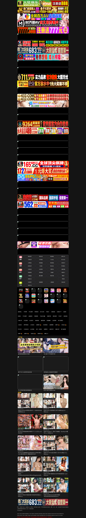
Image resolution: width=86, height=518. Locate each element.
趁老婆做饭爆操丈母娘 (24, 354)
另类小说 (30, 285)
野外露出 (63, 266)
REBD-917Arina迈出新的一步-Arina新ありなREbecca (55, 453)
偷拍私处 (37, 320)
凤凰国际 (36, 316)
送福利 (64, 311)
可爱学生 (52, 269)
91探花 (41, 266)
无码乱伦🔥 (63, 324)
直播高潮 (49, 316)
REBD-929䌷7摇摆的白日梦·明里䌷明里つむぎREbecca (55, 474)
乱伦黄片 (31, 320)
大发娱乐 (20, 324)
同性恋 (63, 278)
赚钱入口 (46, 333)
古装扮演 (30, 269)
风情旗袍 (30, 272)
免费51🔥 (57, 324)
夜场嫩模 (49, 320)
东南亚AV (63, 262)
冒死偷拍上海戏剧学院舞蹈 (51, 372)
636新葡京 (45, 324)
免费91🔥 (20, 333)
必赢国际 (30, 316)
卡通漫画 (30, 275)
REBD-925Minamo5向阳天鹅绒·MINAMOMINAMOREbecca (52, 495)
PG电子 (47, 311)
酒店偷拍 (65, 316)
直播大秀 (57, 329)
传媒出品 (30, 278)
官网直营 (36, 311)
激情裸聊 (51, 324)
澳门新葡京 (60, 320)
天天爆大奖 (26, 329)
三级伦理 (30, 259)
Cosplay (52, 259)
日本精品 (41, 259)
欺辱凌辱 (30, 266)
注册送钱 (53, 311)
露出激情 (41, 275)
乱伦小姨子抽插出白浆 (49, 390)
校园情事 (41, 282)
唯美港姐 (52, 262)
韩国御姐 (41, 262)
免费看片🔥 (38, 324)
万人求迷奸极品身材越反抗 (25, 390)
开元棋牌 (31, 311)
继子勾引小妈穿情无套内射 (25, 372)
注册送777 (59, 311)
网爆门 (63, 275)
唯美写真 (52, 275)
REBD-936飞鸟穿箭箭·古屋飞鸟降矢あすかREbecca (55, 411)
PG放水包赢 (42, 316)
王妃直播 (26, 320)
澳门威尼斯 (63, 329)
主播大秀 (20, 320)
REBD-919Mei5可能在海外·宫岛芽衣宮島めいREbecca (29, 495)
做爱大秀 (51, 329)
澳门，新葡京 (39, 329)
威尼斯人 (20, 311)
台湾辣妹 (30, 262)
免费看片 (46, 329)
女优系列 (41, 269)
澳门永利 (42, 311)
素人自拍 (63, 259)
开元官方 (20, 329)
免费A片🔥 (26, 333)
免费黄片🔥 (40, 333)
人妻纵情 (52, 282)
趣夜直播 (43, 320)
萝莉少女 (63, 256)
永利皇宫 (32, 324)
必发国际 (54, 320)
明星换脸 (41, 272)
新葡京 (19, 316)
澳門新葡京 (26, 324)
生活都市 (30, 282)
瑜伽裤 (52, 272)
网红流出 (52, 266)
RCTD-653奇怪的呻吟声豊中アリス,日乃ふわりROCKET (30, 432)
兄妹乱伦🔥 (33, 333)
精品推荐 (30, 256)
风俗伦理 (63, 282)
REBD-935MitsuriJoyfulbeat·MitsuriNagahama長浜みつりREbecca (30, 475)
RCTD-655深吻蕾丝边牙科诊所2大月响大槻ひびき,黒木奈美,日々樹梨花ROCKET (29, 453)
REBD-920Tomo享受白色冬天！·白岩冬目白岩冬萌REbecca (30, 411)
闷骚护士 (63, 272)
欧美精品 (52, 256)
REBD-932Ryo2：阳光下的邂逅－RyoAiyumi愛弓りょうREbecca (56, 432)
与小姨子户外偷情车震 (49, 354)
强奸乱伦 (41, 256)
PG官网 (25, 311)
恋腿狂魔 (63, 269)
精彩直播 (55, 316)
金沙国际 (32, 329)
